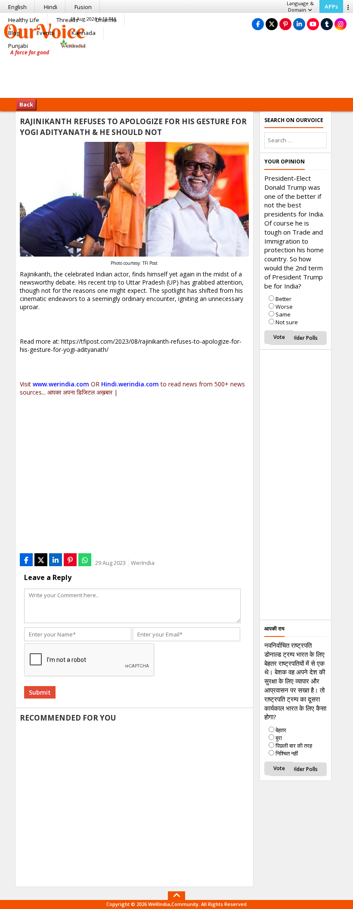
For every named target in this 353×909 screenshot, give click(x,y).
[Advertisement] (176, 71)
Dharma (106, 20)
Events (45, 33)
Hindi (50, 7)
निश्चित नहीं (287, 753)
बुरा (279, 738)
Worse (284, 306)
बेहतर (281, 730)
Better (283, 299)
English (17, 7)
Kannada (83, 33)
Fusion (83, 7)
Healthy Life (23, 20)
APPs (331, 6)
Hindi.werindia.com (130, 384)
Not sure (287, 322)
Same (283, 314)
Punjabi (18, 46)
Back (26, 104)
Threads (67, 20)
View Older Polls (298, 338)
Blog (13, 33)
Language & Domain (300, 6)
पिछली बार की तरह (294, 745)
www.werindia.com (61, 384)
